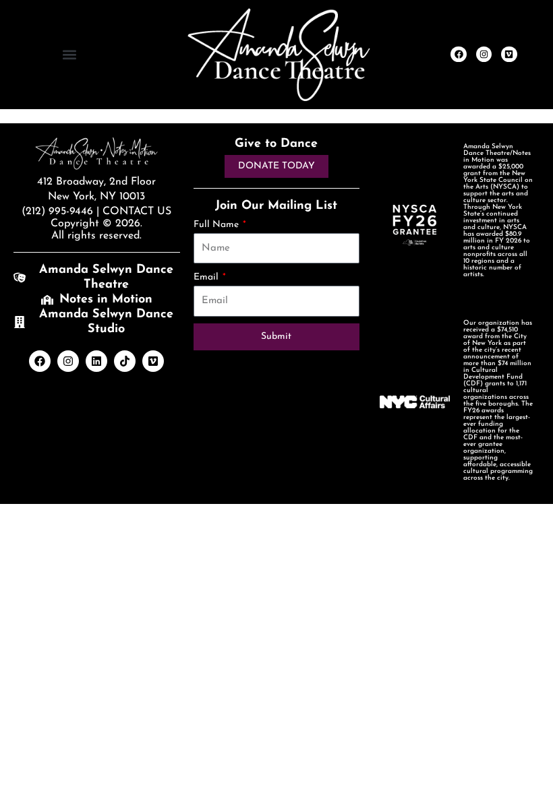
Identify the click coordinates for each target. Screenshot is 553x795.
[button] (69, 54)
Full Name (217, 225)
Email (207, 277)
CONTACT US (137, 211)
